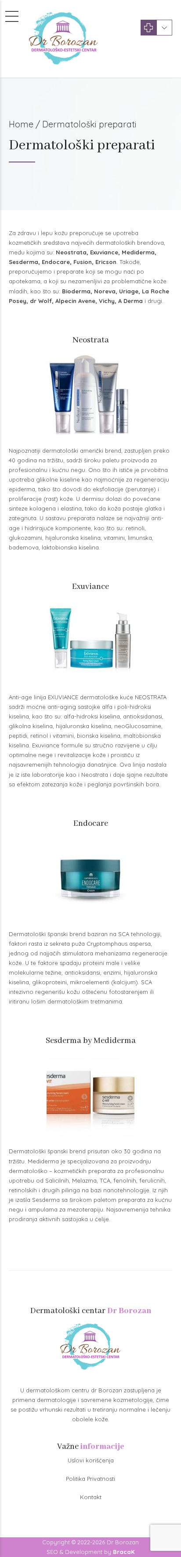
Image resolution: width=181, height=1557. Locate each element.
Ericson (105, 261)
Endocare (56, 261)
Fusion (82, 261)
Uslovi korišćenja (91, 1460)
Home (21, 124)
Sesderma (23, 261)
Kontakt (90, 1497)
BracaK (123, 1551)
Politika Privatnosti (90, 1478)
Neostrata (71, 252)
